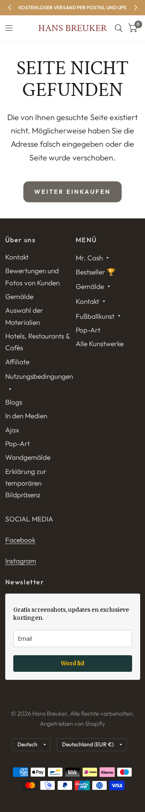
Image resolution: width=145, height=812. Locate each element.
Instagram (20, 561)
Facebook (20, 540)
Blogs (13, 402)
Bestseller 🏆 (96, 272)
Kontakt (17, 257)
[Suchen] (118, 28)
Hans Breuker (72, 28)
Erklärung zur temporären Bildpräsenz (25, 483)
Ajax (12, 430)
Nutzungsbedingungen (39, 376)
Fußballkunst (95, 316)
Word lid (72, 663)
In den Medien (26, 415)
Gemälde (19, 296)
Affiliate (17, 361)
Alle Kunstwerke (100, 343)
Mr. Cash (89, 257)
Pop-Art (17, 443)
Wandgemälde (27, 457)
